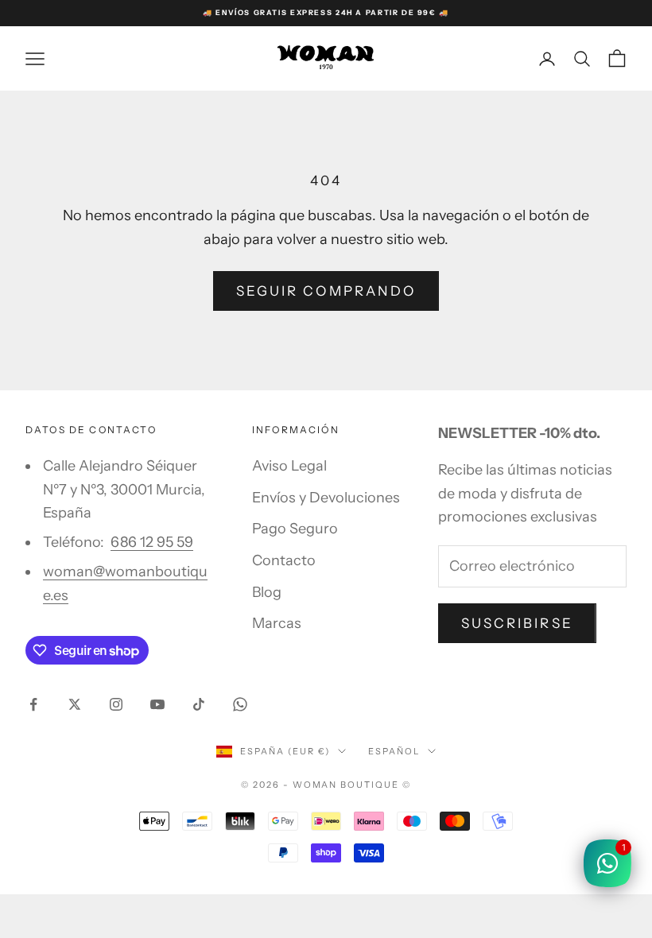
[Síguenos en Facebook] (33, 704)
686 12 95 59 (152, 542)
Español (394, 751)
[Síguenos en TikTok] (199, 704)
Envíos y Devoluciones (326, 497)
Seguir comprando (326, 291)
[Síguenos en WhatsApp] (240, 704)
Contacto (284, 560)
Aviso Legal (289, 466)
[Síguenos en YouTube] (157, 704)
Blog (266, 592)
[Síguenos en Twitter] (75, 704)
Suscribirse (517, 623)
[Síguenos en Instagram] (116, 704)
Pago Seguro (295, 528)
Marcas (276, 623)
